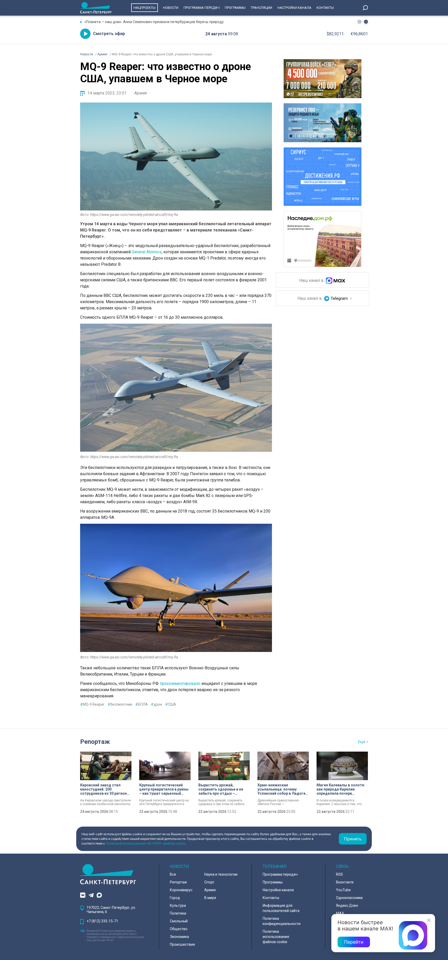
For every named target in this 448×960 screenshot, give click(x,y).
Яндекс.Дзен (347, 905)
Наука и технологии (220, 874)
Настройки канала (294, 8)
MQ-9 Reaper (92, 704)
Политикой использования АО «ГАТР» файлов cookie (145, 843)
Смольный (179, 921)
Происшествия (182, 944)
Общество (178, 929)
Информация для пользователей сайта (281, 908)
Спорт (209, 882)
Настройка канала (278, 890)
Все (173, 874)
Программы (235, 8)
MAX (340, 913)
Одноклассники (349, 898)
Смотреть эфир (109, 33)
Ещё (361, 742)
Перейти (353, 942)
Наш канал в (312, 280)
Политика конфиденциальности (281, 921)
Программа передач (202, 8)
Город (175, 898)
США (170, 704)
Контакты (325, 8)
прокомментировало (180, 683)
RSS (339, 874)
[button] (366, 22)
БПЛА (141, 704)
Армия (140, 93)
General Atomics (147, 251)
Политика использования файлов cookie (276, 936)
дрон (156, 704)
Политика (178, 913)
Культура (178, 905)
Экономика (179, 937)
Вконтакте (345, 882)
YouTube (343, 890)
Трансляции (261, 8)
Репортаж (95, 741)
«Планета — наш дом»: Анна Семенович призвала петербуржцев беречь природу (154, 22)
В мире (210, 898)
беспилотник (120, 704)
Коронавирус (181, 890)
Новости (170, 8)
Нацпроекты (145, 8)
